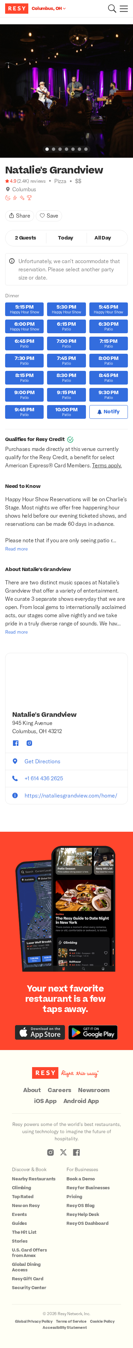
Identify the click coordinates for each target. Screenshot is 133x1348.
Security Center (29, 1288)
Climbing (21, 1188)
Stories (20, 1241)
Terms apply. (107, 465)
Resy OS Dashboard (87, 1223)
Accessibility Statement (65, 1327)
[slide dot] (47, 149)
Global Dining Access (26, 1267)
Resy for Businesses (88, 1188)
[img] (8, 189)
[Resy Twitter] (63, 1152)
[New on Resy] (22, 197)
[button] (112, 8)
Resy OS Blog (80, 1206)
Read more (16, 549)
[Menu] (122, 8)
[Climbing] (15, 197)
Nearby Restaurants (34, 1179)
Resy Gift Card (27, 1279)
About (32, 1090)
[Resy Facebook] (76, 1152)
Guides (19, 1223)
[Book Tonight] (8, 197)
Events (19, 1214)
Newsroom (94, 1090)
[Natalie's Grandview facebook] (15, 743)
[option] (66, 91)
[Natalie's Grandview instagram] (29, 743)
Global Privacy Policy (34, 1321)
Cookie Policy (102, 1321)
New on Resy (25, 1206)
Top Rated (22, 1197)
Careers (59, 1090)
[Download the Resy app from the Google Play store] (93, 1032)
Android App (81, 1101)
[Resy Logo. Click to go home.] (17, 8)
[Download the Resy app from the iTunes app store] (40, 1032)
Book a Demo (80, 1179)
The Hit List (24, 1232)
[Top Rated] (29, 197)
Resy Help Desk (82, 1214)
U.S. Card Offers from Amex (29, 1253)
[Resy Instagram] (50, 1152)
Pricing (74, 1197)
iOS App (45, 1101)
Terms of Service (71, 1321)
